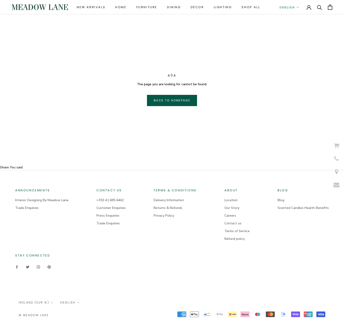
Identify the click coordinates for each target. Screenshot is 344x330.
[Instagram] (38, 266)
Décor (197, 7)
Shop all (251, 7)
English (287, 7)
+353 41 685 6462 (110, 200)
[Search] (319, 7)
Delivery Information (169, 200)
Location (231, 200)
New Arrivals (91, 7)
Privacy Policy (164, 215)
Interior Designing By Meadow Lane (42, 200)
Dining (174, 7)
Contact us (233, 223)
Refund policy (234, 239)
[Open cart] (330, 7)
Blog (281, 200)
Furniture (146, 7)
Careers (230, 215)
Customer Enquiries (111, 208)
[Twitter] (27, 266)
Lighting (223, 7)
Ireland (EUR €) (34, 302)
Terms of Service (237, 231)
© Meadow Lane (34, 315)
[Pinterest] (49, 266)
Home (120, 7)
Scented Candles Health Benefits (303, 208)
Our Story (231, 208)
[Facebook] (16, 266)
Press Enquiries (107, 215)
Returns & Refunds (168, 208)
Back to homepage (172, 100)
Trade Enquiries (27, 208)
